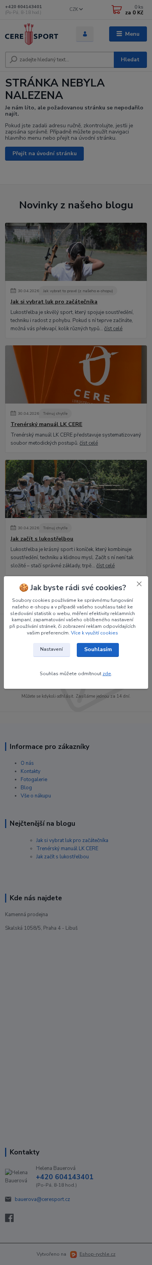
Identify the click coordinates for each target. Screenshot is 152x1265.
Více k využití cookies (94, 633)
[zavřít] (139, 584)
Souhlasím (98, 649)
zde (107, 674)
